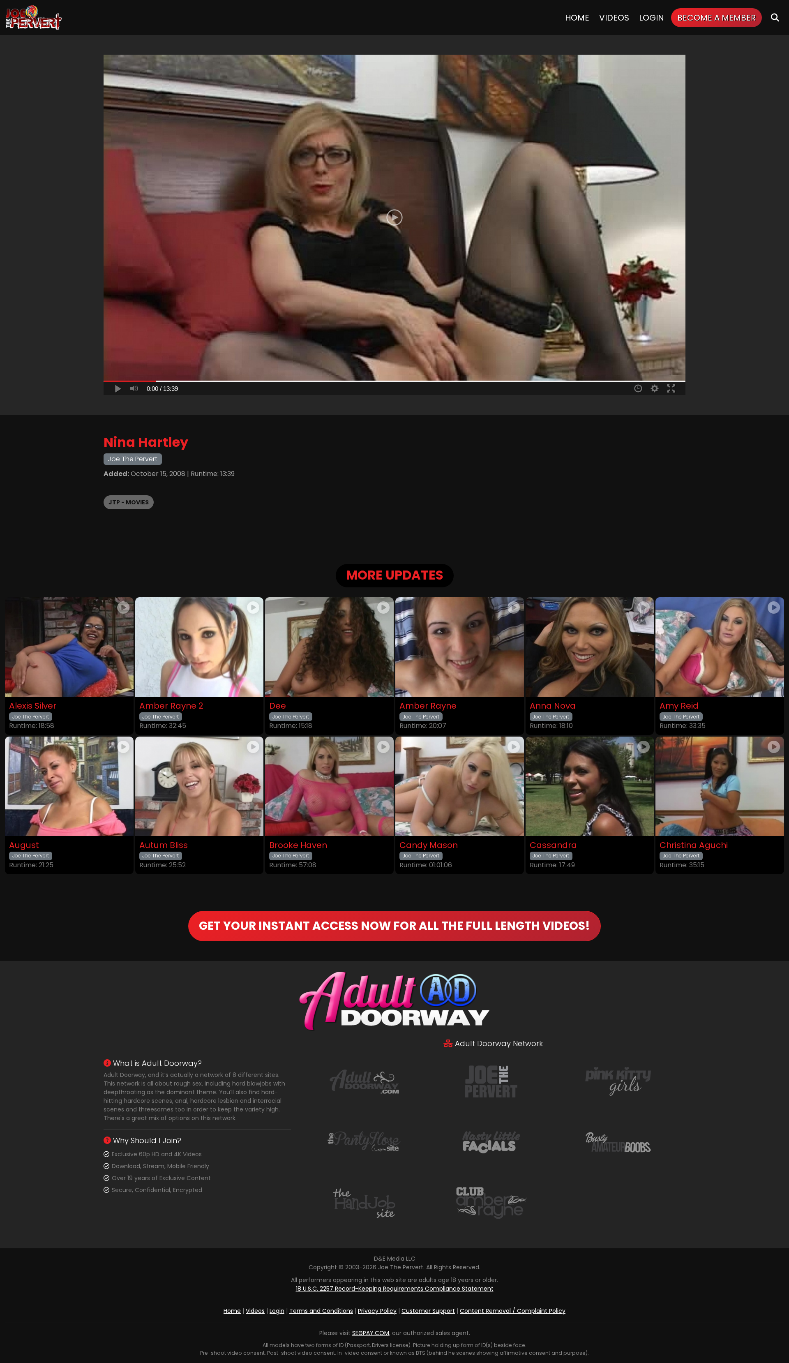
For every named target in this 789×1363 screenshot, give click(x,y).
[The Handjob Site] (364, 1203)
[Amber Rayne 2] (199, 647)
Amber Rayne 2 (171, 706)
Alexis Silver (32, 706)
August (24, 845)
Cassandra (553, 845)
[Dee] (329, 647)
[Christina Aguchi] (719, 786)
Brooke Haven (298, 845)
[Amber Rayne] (459, 647)
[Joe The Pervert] (34, 17)
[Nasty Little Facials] (491, 1142)
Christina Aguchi (694, 845)
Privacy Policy (377, 1311)
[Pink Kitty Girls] (618, 1081)
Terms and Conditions (321, 1311)
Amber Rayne (428, 706)
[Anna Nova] (590, 647)
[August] (69, 786)
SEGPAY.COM (370, 1333)
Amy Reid (679, 706)
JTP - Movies (128, 502)
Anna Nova (553, 706)
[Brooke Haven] (329, 786)
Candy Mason (428, 845)
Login (651, 17)
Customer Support (428, 1311)
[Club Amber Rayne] (491, 1203)
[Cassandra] (590, 786)
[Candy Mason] (459, 786)
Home (577, 17)
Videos (614, 17)
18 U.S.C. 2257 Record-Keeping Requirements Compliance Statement (395, 1288)
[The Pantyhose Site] (364, 1142)
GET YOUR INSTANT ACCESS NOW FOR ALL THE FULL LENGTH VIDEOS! (394, 926)
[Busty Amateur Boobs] (618, 1142)
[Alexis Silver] (69, 647)
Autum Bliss (163, 845)
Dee (277, 706)
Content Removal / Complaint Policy (512, 1311)
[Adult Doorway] (364, 1081)
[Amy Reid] (719, 647)
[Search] (775, 17)
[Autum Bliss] (199, 786)
